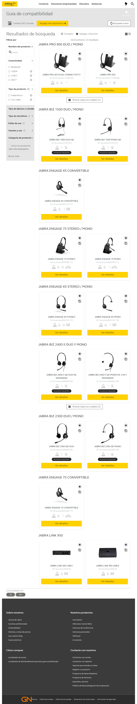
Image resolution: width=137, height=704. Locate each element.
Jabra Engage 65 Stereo (61, 317)
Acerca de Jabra (15, 620)
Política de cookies (46, 699)
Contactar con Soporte (82, 661)
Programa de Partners (82, 677)
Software (76, 636)
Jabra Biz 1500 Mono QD (107, 139)
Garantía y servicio (80, 681)
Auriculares (77, 620)
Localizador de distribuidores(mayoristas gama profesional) (33, 661)
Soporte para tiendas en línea (85, 665)
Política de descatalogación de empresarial (91, 686)
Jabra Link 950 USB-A (107, 565)
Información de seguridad (106, 699)
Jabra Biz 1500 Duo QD (61, 139)
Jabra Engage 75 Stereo (61, 259)
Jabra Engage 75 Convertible (61, 507)
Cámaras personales (81, 632)
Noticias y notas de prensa (19, 632)
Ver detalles (61, 90)
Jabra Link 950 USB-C (61, 565)
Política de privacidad (63, 699)
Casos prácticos (14, 640)
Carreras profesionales (17, 624)
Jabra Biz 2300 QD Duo (61, 446)
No (20, 594)
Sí (11, 594)
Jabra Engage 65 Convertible (61, 201)
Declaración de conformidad (84, 699)
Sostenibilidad (14, 628)
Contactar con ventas (82, 657)
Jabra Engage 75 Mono (108, 259)
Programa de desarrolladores (85, 673)
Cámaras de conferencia (83, 628)
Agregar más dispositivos (53, 23)
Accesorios (77, 640)
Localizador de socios (17, 657)
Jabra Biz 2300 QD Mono (107, 446)
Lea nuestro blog (15, 636)
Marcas (34, 699)
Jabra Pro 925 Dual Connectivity (61, 74)
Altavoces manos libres (82, 624)
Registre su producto (81, 669)
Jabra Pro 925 (107, 74)
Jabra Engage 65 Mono (108, 317)
